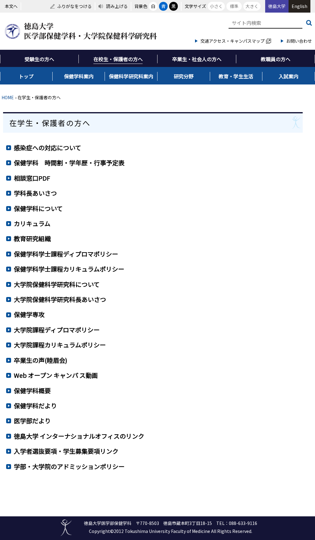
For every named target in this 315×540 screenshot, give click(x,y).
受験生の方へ (39, 59)
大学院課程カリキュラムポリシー (60, 344)
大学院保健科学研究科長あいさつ (60, 299)
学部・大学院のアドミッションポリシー (69, 466)
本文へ (11, 6)
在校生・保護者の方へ (118, 59)
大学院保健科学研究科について (57, 284)
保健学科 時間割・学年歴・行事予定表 (69, 162)
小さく (216, 6)
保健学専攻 (29, 314)
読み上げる (117, 6)
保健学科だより (35, 405)
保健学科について (38, 208)
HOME (8, 97)
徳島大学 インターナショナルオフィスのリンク (79, 436)
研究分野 (183, 76)
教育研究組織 (32, 238)
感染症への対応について (47, 147)
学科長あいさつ (35, 193)
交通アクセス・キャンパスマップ (232, 41)
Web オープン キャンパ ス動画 (56, 375)
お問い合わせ (299, 41)
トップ (26, 76)
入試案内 (288, 76)
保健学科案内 (79, 76)
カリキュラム (32, 223)
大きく (251, 6)
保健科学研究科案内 (131, 76)
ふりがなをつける (74, 6)
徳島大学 (276, 6)
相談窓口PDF (32, 178)
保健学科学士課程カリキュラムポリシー (69, 268)
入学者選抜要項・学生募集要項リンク (66, 451)
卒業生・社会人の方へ (196, 59)
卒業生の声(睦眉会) (40, 360)
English (299, 6)
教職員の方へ (275, 59)
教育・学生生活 (236, 76)
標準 (234, 6)
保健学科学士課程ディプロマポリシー (66, 253)
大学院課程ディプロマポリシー (57, 329)
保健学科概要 (32, 390)
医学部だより (32, 420)
